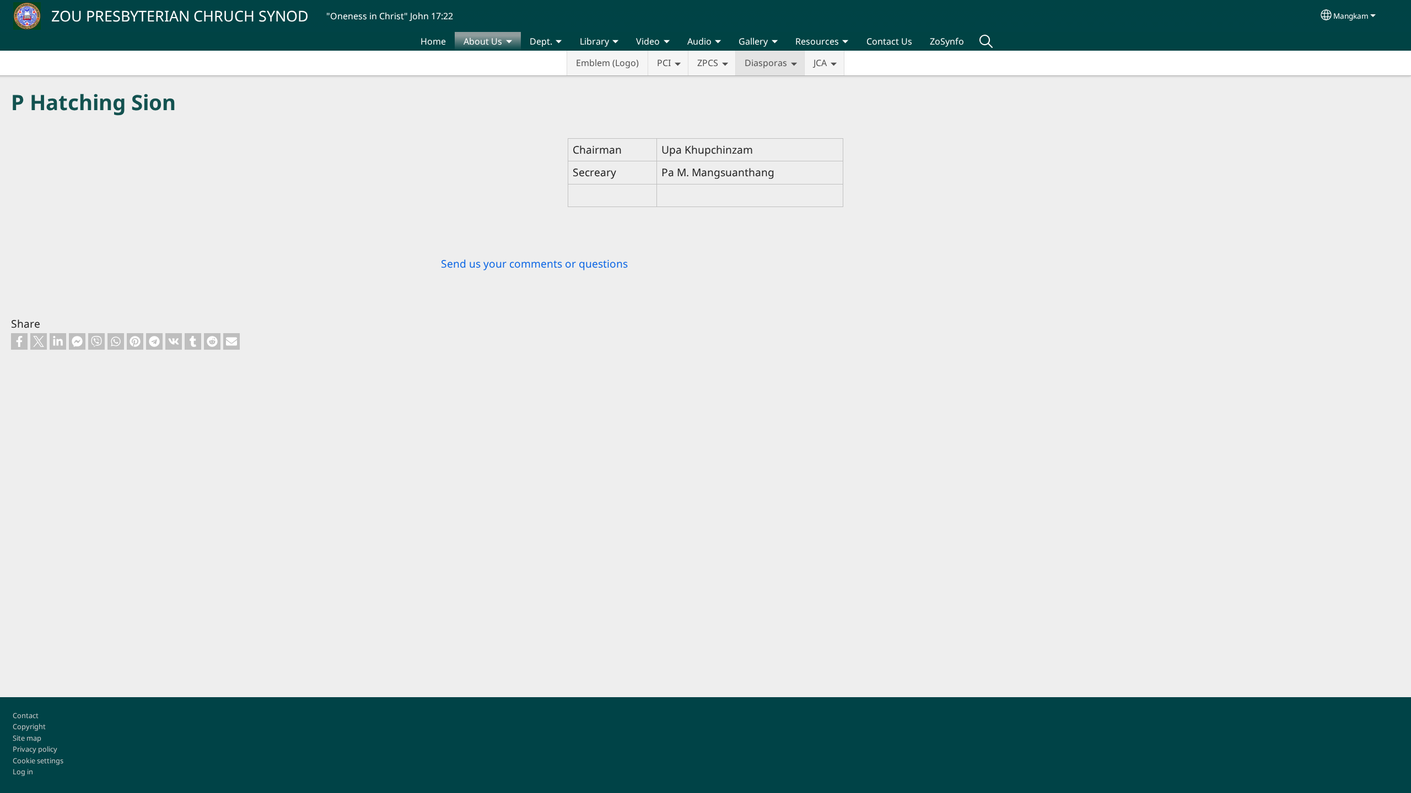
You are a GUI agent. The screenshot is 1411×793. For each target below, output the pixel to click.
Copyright (29, 726)
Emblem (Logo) (607, 63)
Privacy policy (35, 749)
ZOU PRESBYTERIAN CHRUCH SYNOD (180, 16)
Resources (817, 41)
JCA (820, 63)
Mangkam (1351, 15)
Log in (23, 771)
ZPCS (707, 63)
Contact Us (889, 41)
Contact (26, 715)
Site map (27, 738)
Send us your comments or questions (534, 263)
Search (986, 41)
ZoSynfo (947, 41)
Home (433, 41)
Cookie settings (38, 760)
